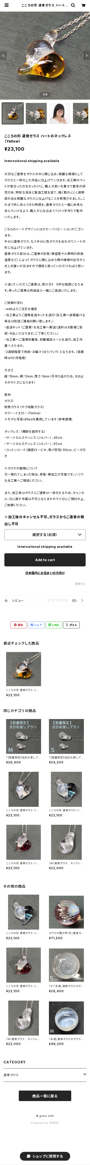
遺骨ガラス (11, 1075)
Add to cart (45, 560)
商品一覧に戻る (45, 1096)
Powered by (40, 1122)
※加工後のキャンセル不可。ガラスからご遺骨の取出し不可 (44, 520)
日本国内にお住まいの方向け (45, 573)
